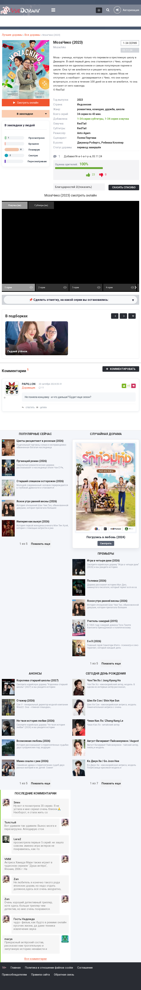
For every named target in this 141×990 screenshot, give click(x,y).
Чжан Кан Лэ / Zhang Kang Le (105, 720)
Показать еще (40, 543)
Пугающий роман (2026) (32, 461)
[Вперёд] (123, 316)
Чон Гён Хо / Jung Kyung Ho (104, 680)
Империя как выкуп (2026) (33, 521)
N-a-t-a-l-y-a (83, 156)
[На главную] (21, 10)
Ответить (30, 408)
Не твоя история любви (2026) (36, 720)
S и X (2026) (94, 641)
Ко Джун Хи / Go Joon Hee (103, 761)
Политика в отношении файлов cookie (49, 967)
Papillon (28, 384)
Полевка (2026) (96, 580)
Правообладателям (14, 974)
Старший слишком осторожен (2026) (40, 481)
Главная (15, 967)
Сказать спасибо (123, 187)
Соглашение (85, 967)
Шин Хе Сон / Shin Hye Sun (103, 700)
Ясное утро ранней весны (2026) (37, 501)
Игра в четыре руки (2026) (103, 560)
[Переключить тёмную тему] (99, 10)
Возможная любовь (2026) (33, 740)
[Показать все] (132, 316)
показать (85, 187)
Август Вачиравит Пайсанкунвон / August (113, 740)
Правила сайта (40, 974)
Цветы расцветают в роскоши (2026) (40, 440)
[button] (46, 43)
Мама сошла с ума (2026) (32, 761)
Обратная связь (64, 974)
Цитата (43, 408)
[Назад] (114, 316)
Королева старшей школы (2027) (38, 680)
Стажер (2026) (26, 700)
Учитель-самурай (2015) (102, 621)
